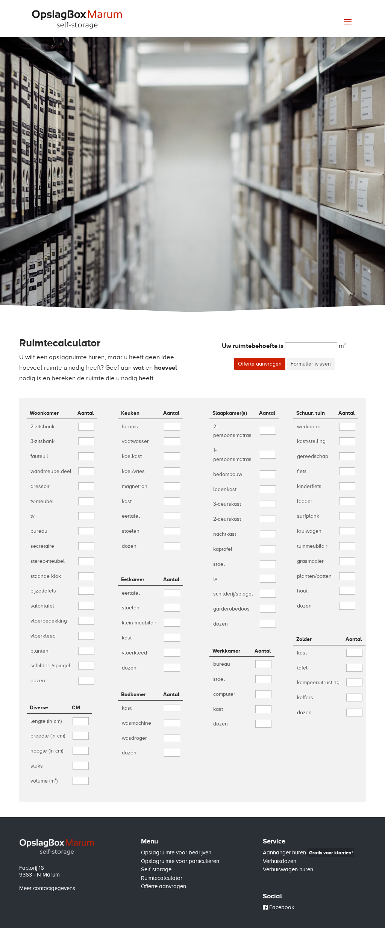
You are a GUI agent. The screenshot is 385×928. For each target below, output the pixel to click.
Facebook (281, 907)
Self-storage (156, 869)
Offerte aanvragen (163, 886)
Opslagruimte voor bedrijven (176, 852)
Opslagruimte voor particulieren (180, 861)
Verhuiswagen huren (288, 869)
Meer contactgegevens (47, 888)
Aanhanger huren (308, 852)
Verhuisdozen (279, 861)
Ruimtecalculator (161, 878)
